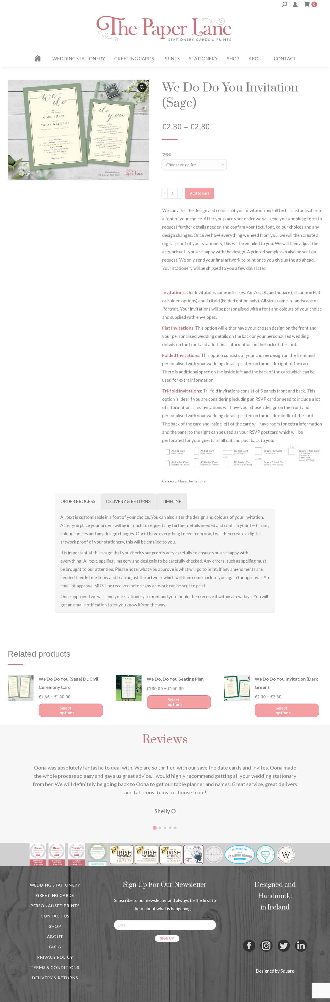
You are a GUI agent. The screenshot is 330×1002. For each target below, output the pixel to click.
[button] (142, 87)
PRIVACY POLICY (55, 957)
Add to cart (199, 193)
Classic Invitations (191, 481)
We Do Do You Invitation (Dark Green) (286, 683)
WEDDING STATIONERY (55, 884)
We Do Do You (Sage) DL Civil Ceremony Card (68, 683)
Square (287, 971)
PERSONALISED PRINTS (55, 905)
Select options (67, 710)
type (166, 154)
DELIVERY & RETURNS (55, 977)
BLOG (55, 946)
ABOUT (55, 936)
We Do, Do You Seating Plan (175, 679)
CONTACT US (55, 915)
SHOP (55, 926)
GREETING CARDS (55, 895)
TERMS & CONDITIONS (55, 967)
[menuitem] (38, 58)
